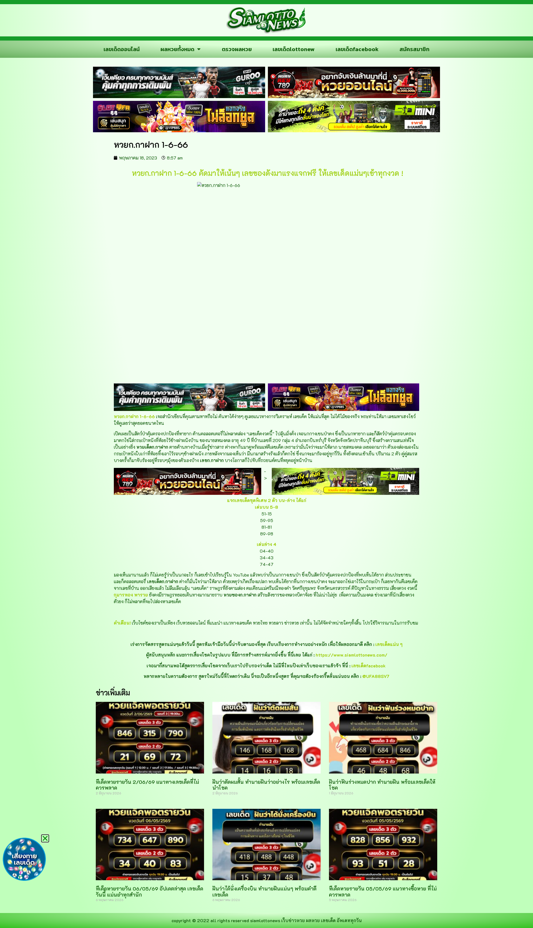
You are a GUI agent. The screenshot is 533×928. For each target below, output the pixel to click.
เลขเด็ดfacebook (357, 49)
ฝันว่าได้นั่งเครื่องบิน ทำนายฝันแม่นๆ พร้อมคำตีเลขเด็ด (264, 891)
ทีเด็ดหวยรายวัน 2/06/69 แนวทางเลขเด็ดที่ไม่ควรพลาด (147, 785)
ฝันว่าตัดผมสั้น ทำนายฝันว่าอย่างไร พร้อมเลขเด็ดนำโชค (266, 785)
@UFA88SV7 (375, 676)
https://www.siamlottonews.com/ (351, 655)
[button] (45, 838)
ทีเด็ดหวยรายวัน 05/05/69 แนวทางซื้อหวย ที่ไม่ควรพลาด (383, 891)
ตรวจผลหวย (237, 49)
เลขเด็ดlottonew (294, 49)
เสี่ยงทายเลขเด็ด (24, 859)
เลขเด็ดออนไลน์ (122, 49)
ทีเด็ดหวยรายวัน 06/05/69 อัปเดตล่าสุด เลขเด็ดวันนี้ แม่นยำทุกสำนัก (149, 891)
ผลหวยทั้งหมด (177, 49)
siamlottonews (265, 920)
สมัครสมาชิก (414, 49)
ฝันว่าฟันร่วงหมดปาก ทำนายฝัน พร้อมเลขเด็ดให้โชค (382, 785)
